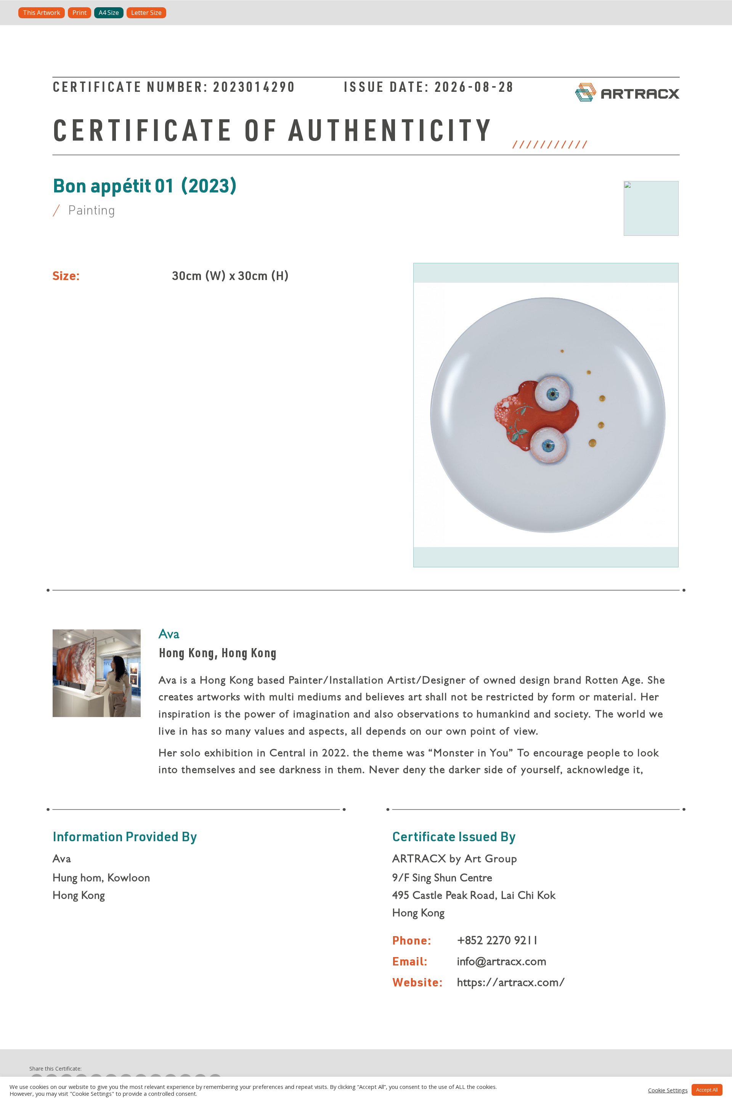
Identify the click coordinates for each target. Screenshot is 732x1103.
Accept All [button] (707, 1089)
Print (79, 12)
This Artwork (41, 12)
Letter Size (146, 12)
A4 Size (109, 12)
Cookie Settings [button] (668, 1090)
